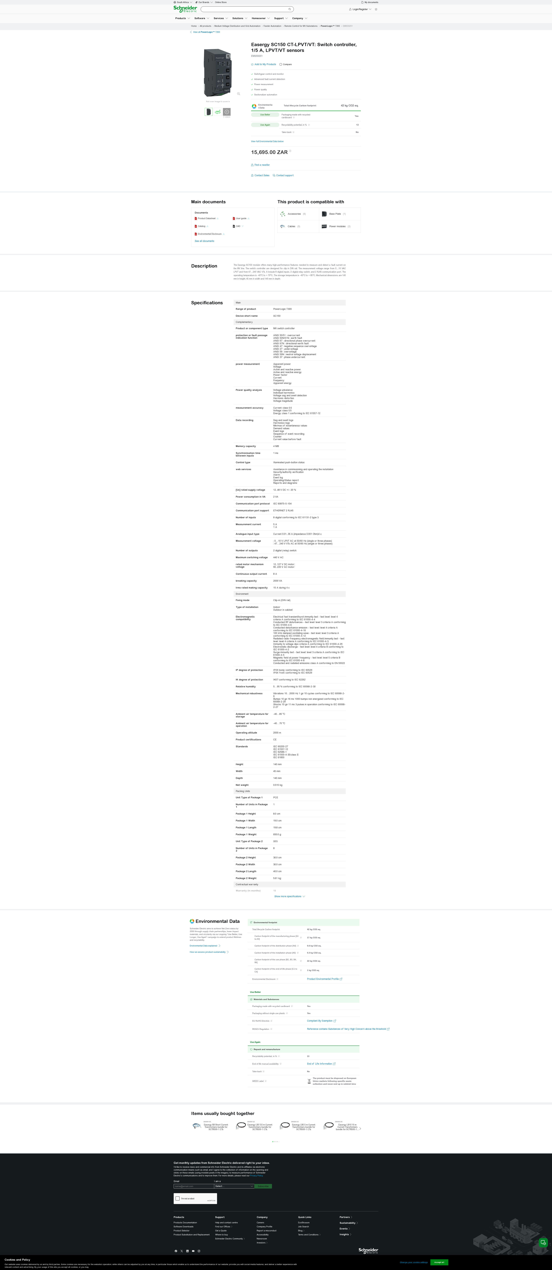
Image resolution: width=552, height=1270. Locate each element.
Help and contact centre (226, 1222)
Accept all (439, 1262)
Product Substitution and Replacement (192, 1235)
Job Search (303, 1226)
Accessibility (263, 1235)
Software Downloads (183, 1226)
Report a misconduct (266, 1230)
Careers (260, 1222)
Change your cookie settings (414, 1262)
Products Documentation (185, 1222)
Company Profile (264, 1226)
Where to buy (221, 1235)
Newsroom (262, 1239)
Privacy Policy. (256, 1175)
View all (206, 32)
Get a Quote (221, 1230)
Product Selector (181, 1230)
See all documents (204, 241)
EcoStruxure (303, 1222)
